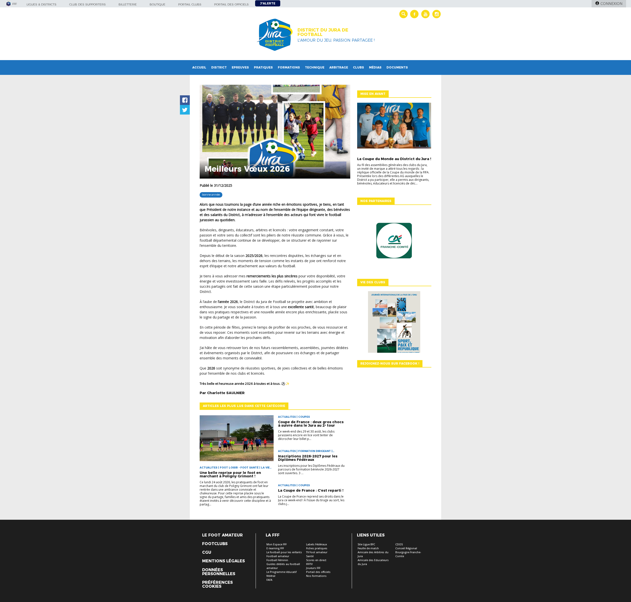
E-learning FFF (275, 548)
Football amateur (277, 556)
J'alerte (267, 3)
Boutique (157, 4)
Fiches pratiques (316, 548)
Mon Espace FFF (276, 544)
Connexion (611, 3)
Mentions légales (223, 561)
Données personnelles (218, 572)
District (219, 67)
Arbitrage (338, 67)
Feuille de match (368, 548)
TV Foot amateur (316, 552)
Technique (314, 67)
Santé (310, 556)
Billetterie (128, 4)
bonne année (211, 194)
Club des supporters (87, 4)
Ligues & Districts (41, 4)
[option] (394, 242)
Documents (397, 67)
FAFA (269, 580)
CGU (206, 552)
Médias (375, 67)
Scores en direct (316, 560)
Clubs (358, 67)
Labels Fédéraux (316, 544)
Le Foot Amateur (222, 535)
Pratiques (263, 67)
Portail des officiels (231, 4)
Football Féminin (277, 560)
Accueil (199, 67)
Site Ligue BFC (366, 544)
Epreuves (240, 67)
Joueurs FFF (313, 568)
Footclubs (215, 544)
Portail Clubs (189, 4)
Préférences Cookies (217, 584)
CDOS (399, 544)
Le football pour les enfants (284, 552)
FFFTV (309, 564)
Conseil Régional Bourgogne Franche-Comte (408, 552)
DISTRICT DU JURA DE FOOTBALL (323, 32)
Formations (289, 67)
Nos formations (316, 576)
